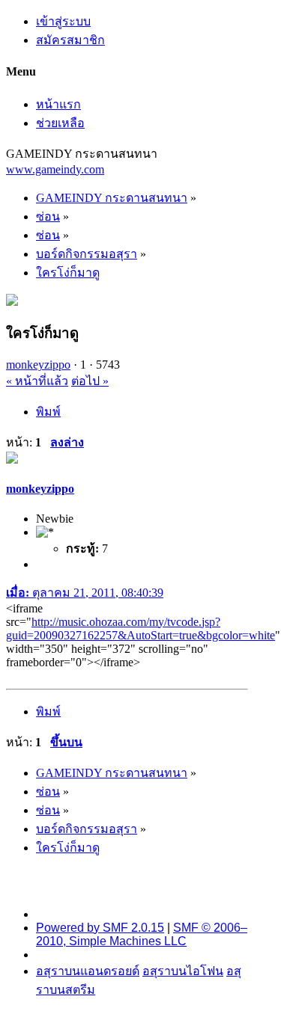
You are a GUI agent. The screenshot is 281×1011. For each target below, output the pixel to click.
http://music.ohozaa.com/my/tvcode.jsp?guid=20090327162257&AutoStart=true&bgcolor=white (140, 628)
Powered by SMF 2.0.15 (100, 927)
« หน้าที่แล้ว (37, 381)
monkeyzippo (38, 364)
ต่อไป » (90, 381)
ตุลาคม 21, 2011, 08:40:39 (84, 592)
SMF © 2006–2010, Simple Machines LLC (141, 934)
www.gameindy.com (55, 169)
